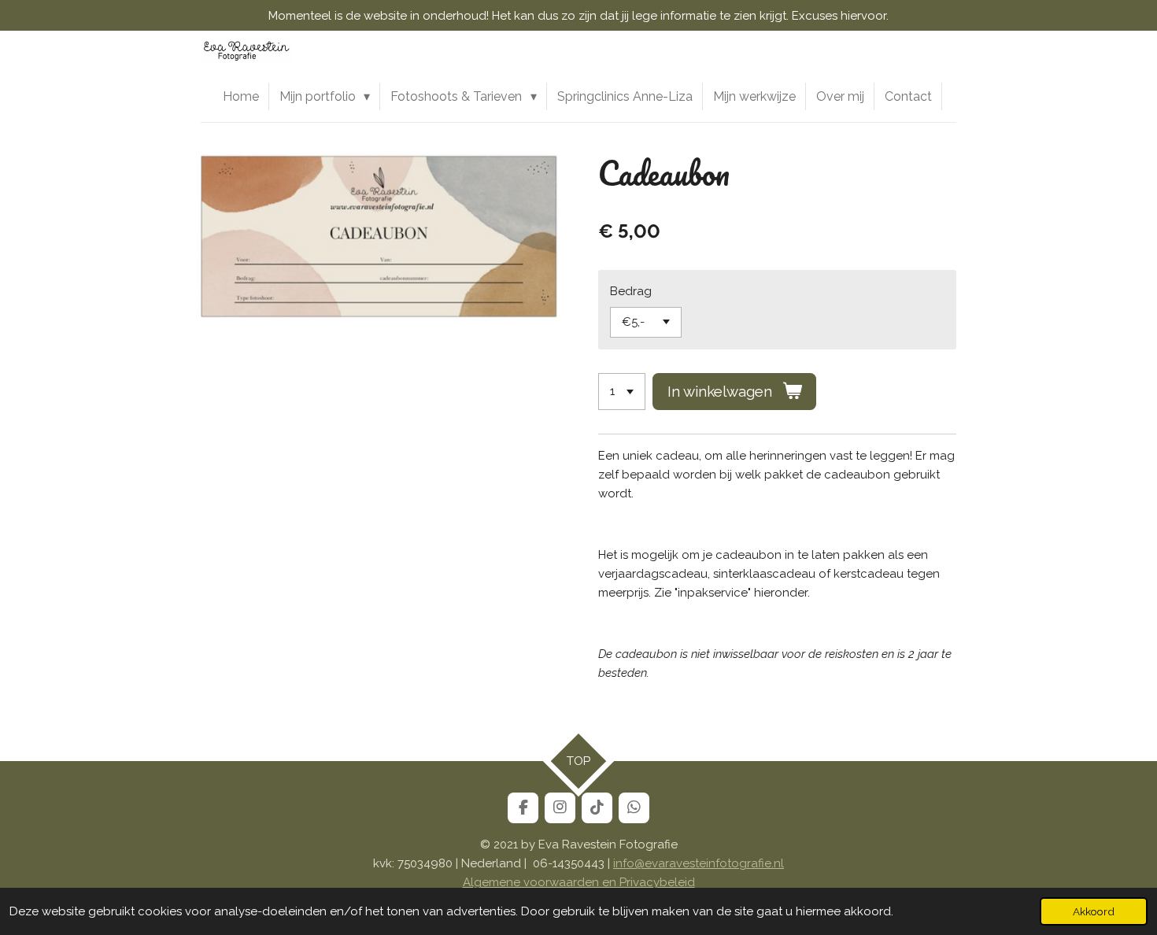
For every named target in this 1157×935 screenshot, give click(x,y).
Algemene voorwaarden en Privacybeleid (579, 882)
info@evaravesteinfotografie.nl (698, 863)
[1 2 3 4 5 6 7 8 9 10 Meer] (621, 391)
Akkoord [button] (1093, 911)
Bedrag (631, 291)
